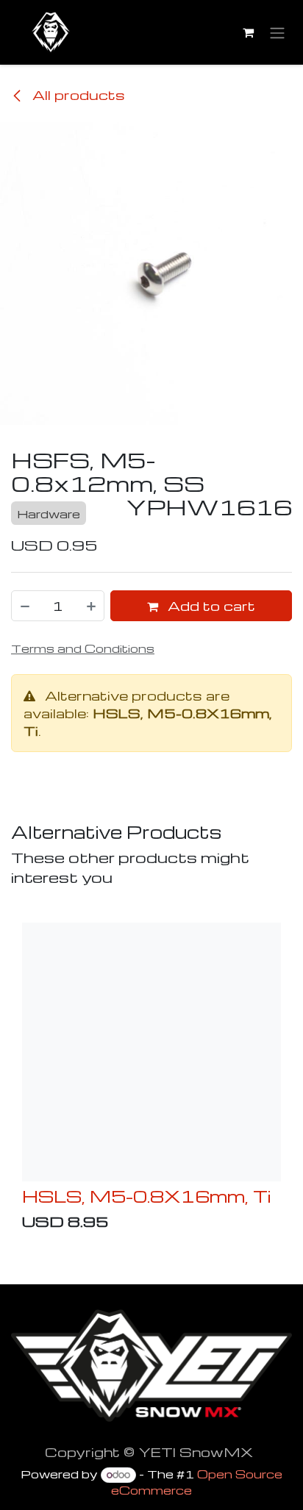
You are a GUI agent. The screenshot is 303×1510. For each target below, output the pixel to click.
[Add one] (91, 605)
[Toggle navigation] (277, 33)
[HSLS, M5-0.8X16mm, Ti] (151, 1052)
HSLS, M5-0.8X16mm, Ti (146, 1196)
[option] (151, 1080)
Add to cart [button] (209, 605)
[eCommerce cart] (248, 32)
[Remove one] (24, 605)
